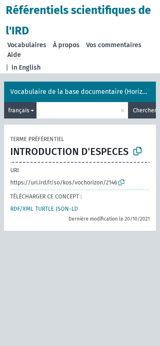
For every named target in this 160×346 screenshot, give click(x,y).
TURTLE (44, 208)
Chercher (144, 110)
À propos (66, 45)
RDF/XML (21, 208)
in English (26, 67)
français (19, 110)
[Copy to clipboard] (137, 151)
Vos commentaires (114, 45)
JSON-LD (67, 208)
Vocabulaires (26, 45)
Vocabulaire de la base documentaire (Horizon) (81, 92)
